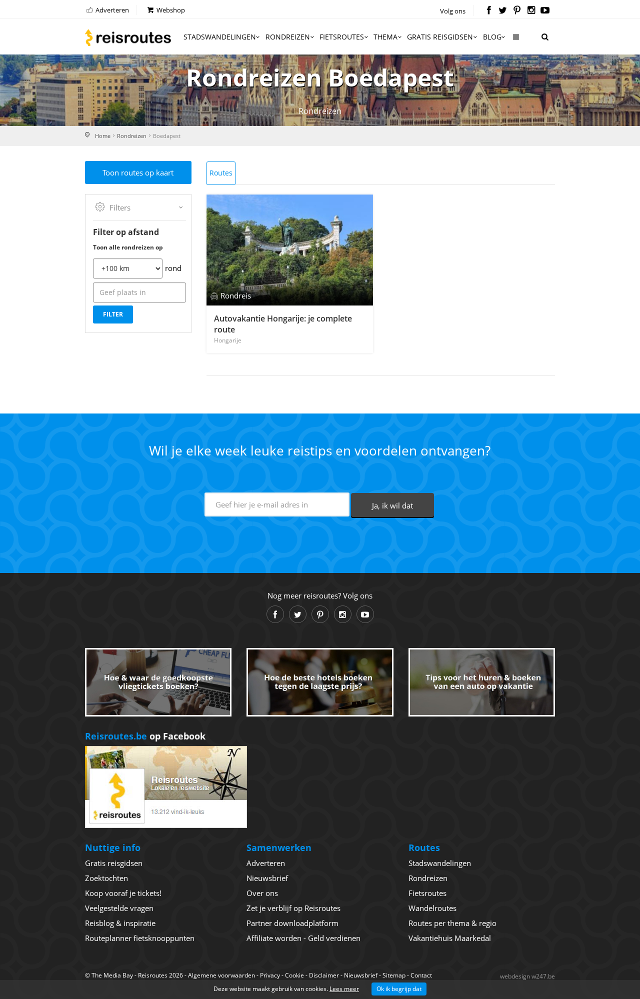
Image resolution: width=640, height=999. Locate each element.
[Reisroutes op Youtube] (545, 11)
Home (102, 136)
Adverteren (111, 10)
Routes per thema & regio (452, 923)
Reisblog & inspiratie (120, 923)
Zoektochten (106, 878)
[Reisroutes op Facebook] (488, 11)
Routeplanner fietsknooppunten (139, 938)
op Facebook (145, 736)
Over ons (262, 893)
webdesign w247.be (527, 976)
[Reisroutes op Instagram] (531, 11)
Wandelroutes (432, 908)
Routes (221, 173)
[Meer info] (515, 41)
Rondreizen (288, 37)
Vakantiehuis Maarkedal (449, 938)
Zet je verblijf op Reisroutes (293, 908)
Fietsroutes (342, 37)
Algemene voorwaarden (221, 975)
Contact (421, 975)
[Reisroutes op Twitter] (502, 11)
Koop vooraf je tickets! (123, 893)
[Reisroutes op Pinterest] (516, 11)
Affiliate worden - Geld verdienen (303, 938)
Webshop (170, 10)
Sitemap (394, 975)
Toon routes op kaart (138, 173)
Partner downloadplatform (292, 923)
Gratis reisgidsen (440, 37)
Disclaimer (324, 975)
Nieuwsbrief (267, 878)
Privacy (270, 975)
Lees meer (344, 988)
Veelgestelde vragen (119, 908)
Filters (120, 207)
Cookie (294, 975)
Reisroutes (128, 37)
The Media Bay (112, 975)
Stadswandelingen (220, 37)
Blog (492, 37)
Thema (386, 37)
